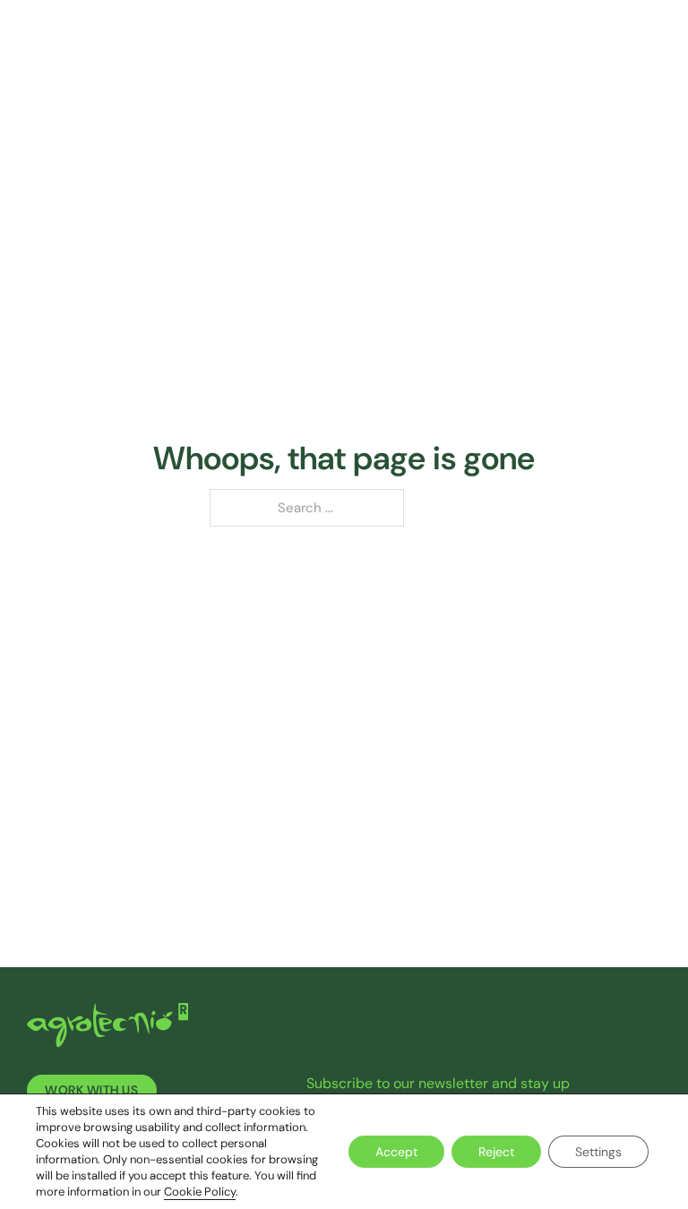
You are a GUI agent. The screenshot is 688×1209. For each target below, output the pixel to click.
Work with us (91, 1090)
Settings (598, 1152)
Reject (496, 1152)
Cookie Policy (200, 1191)
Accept (396, 1152)
